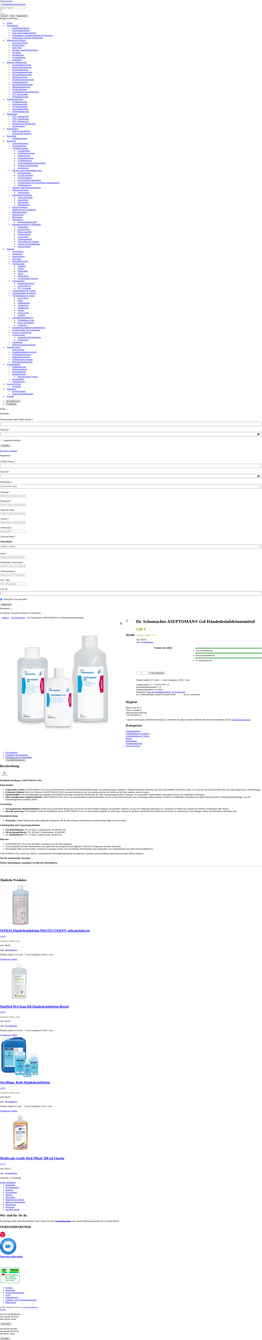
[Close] (7, 409)
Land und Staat (7, 536)
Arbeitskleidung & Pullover (138, 733)
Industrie (9, 1190)
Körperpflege (11, 1192)
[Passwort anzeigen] (258, 434)
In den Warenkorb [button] (8, 1182)
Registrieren (6, 605)
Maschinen (10, 1197)
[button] (121, 623)
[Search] (1, 10)
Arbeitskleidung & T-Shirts (137, 736)
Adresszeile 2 (6, 528)
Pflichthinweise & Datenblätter (18, 757)
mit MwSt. (5, 1339)
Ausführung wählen (8, 959)
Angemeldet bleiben (11, 440)
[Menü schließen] (19, 19)
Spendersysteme (12, 1209)
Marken (5, 618)
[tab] (133, 752)
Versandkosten (147, 642)
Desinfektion (131, 741)
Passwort (5, 430)
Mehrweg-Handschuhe (15, 1202)
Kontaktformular (63, 1221)
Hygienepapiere (12, 1187)
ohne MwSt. (6, 1324)
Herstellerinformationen (16, 760)
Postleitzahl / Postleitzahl (11, 562)
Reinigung (9, 1207)
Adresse (4, 519)
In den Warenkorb (157, 673)
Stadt (3, 553)
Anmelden (5, 446)
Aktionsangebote (133, 731)
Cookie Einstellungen (30, 1307)
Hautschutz (10, 1185)
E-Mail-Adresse (8, 461)
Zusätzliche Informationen (16, 755)
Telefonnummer (8, 571)
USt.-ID (4, 589)
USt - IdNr (5, 580)
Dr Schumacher (18, 618)
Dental (129, 738)
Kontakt (179, 694)
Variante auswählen (163, 648)
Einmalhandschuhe (134, 743)
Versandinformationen (241, 720)
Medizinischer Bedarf (14, 1200)
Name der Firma (7, 510)
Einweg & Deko (133, 746)
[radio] (228, 650)
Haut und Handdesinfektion (159, 692)
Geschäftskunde (13, 401)
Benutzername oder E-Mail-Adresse (16, 419)
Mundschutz (10, 1204)
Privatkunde (11, 404)
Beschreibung (11, 752)
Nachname (5, 501)
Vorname (5, 492)
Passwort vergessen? (9, 451)
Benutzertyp (6, 482)
